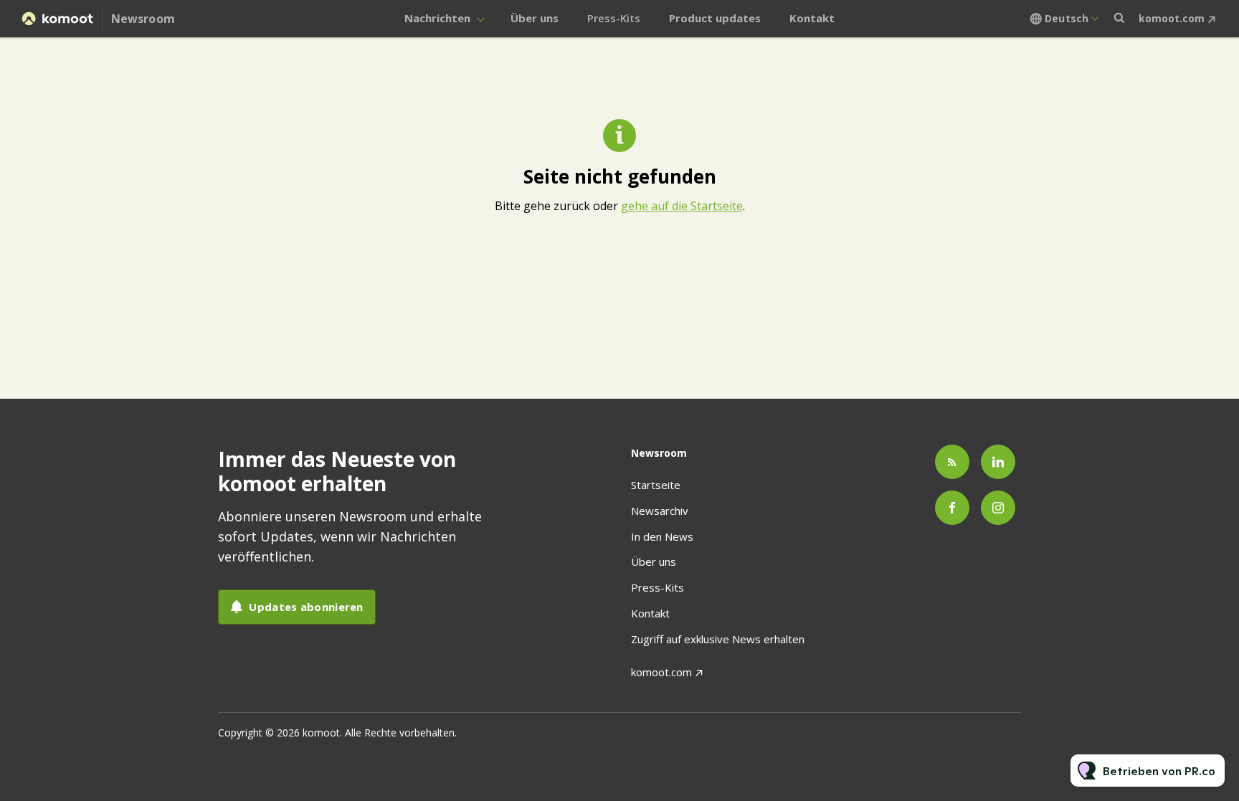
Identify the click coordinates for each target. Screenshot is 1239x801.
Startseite (655, 485)
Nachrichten (437, 18)
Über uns (535, 18)
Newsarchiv (659, 510)
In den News (662, 536)
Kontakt (812, 18)
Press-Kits (613, 18)
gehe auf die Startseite (682, 206)
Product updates (715, 18)
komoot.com (1172, 18)
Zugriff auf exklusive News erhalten (717, 639)
